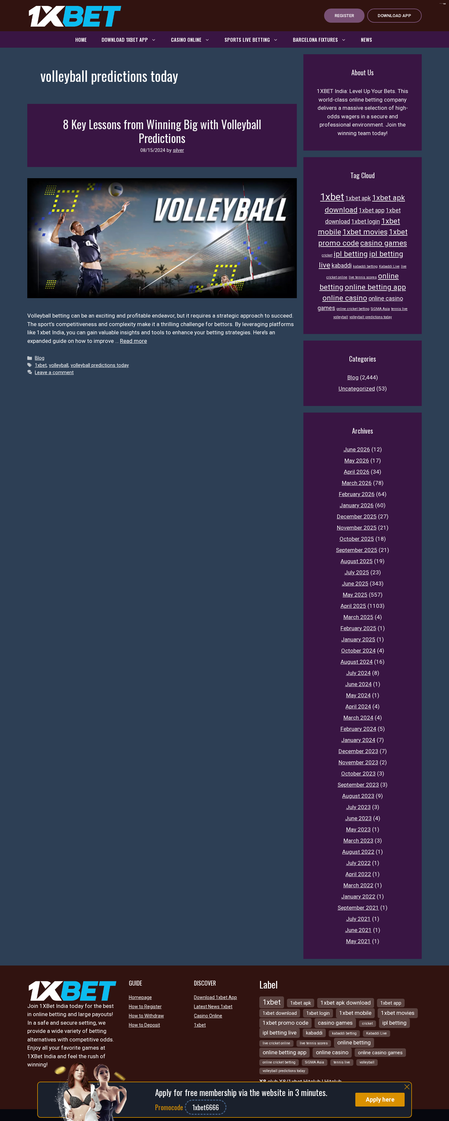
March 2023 (358, 840)
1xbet (41, 365)
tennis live (399, 309)
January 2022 (358, 896)
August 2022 (358, 851)
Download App (394, 15)
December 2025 (357, 516)
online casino (344, 298)
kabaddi (342, 265)
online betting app (375, 287)
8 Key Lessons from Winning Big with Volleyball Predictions (162, 130)
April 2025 (353, 606)
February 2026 (357, 494)
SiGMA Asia (380, 309)
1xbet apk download (345, 1002)
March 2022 (358, 885)
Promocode (170, 1107)
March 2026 (357, 483)
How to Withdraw (146, 1015)
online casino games (380, 1053)
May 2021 (358, 941)
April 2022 (358, 874)
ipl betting (351, 254)
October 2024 (358, 650)
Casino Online (186, 39)
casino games (383, 243)
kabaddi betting (365, 266)
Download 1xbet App (215, 997)
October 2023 (358, 773)
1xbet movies (365, 231)
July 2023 (358, 807)
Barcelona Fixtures (315, 39)
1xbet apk (358, 198)
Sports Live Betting (247, 39)
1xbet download (280, 1013)
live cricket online (276, 1043)
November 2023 (358, 762)
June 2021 (358, 930)
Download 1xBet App (125, 39)
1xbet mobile (355, 1013)
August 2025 (357, 561)
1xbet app (372, 210)
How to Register (145, 1006)
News (366, 39)
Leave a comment (54, 372)
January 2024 (358, 740)
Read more (133, 341)
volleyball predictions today (100, 365)
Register (344, 15)
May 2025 (355, 594)
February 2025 (358, 628)
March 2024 (358, 717)
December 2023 (358, 751)
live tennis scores (363, 277)
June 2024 (358, 684)
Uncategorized (357, 388)
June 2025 (355, 583)
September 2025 (356, 550)
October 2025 (357, 539)
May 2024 (358, 695)
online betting (354, 1042)
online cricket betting (353, 309)
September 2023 (358, 784)
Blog (39, 358)
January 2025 (358, 639)
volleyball (58, 365)
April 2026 (356, 471)
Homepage (140, 997)
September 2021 (358, 907)
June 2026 (356, 449)
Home (81, 39)
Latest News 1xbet (213, 1006)
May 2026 (356, 460)
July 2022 (358, 863)
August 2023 (358, 796)
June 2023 (358, 818)
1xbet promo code (285, 1022)
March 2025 (358, 617)
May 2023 (358, 829)
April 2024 (358, 706)
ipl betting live (279, 1032)
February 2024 (358, 729)
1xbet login (365, 221)
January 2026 (357, 505)
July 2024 (358, 673)
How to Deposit (144, 1025)
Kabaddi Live (389, 266)
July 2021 (358, 919)
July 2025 (356, 572)
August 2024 (357, 661)
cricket (327, 255)
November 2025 (357, 527)
